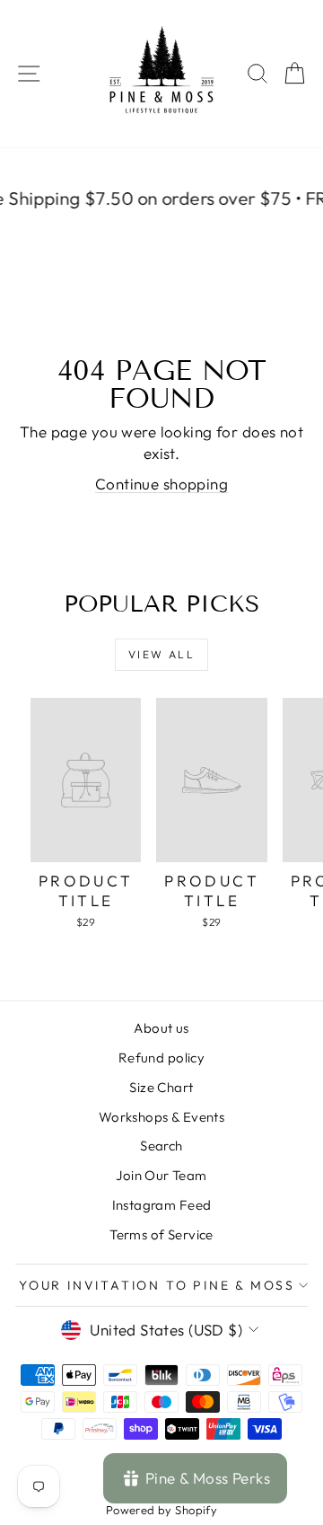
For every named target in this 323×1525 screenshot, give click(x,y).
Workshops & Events (162, 1116)
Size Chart (161, 1087)
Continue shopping (161, 483)
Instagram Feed (162, 1204)
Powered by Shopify (162, 1510)
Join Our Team (161, 1175)
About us (161, 1027)
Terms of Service (161, 1234)
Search (161, 1145)
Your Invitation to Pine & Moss (157, 1285)
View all (161, 654)
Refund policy (161, 1057)
